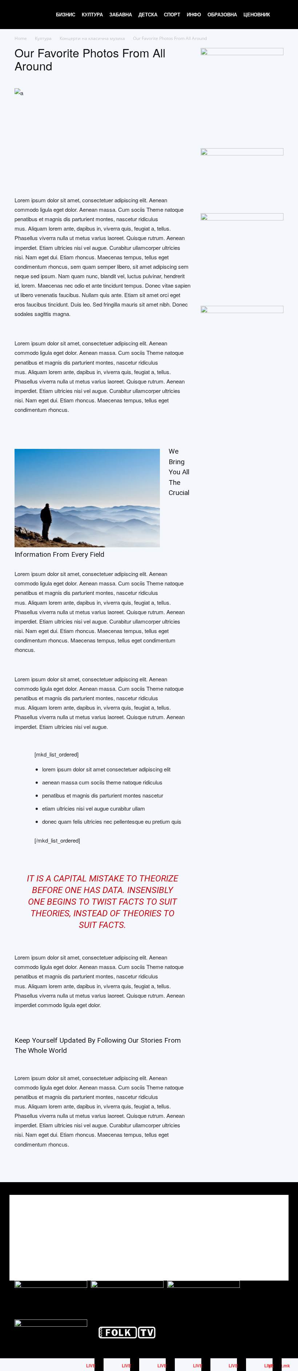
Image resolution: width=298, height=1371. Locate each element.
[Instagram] (260, 1231)
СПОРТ (172, 14)
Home (21, 38)
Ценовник (256, 14)
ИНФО (194, 14)
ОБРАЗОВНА (222, 14)
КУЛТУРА (92, 14)
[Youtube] (277, 1231)
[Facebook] (244, 1231)
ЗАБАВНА (120, 14)
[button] (282, 14)
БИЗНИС (65, 14)
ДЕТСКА (147, 14)
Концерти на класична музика (92, 38)
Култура (43, 38)
